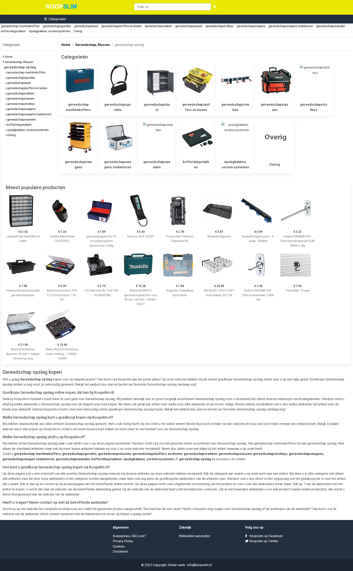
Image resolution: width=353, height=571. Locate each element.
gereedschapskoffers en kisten (121, 26)
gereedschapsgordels (57, 26)
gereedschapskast (86, 26)
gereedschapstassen (189, 26)
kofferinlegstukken (13, 31)
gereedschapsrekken (158, 26)
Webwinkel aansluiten (194, 536)
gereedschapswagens (251, 26)
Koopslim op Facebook (265, 536)
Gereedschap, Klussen (20, 62)
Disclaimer (120, 551)
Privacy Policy (123, 541)
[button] (55, 19)
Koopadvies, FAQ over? (129, 536)
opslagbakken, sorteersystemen (50, 31)
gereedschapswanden (330, 26)
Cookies (119, 546)
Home (9, 56)
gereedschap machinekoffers (20, 26)
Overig (78, 31)
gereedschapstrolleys (219, 26)
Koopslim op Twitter (263, 541)
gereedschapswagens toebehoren (290, 26)
